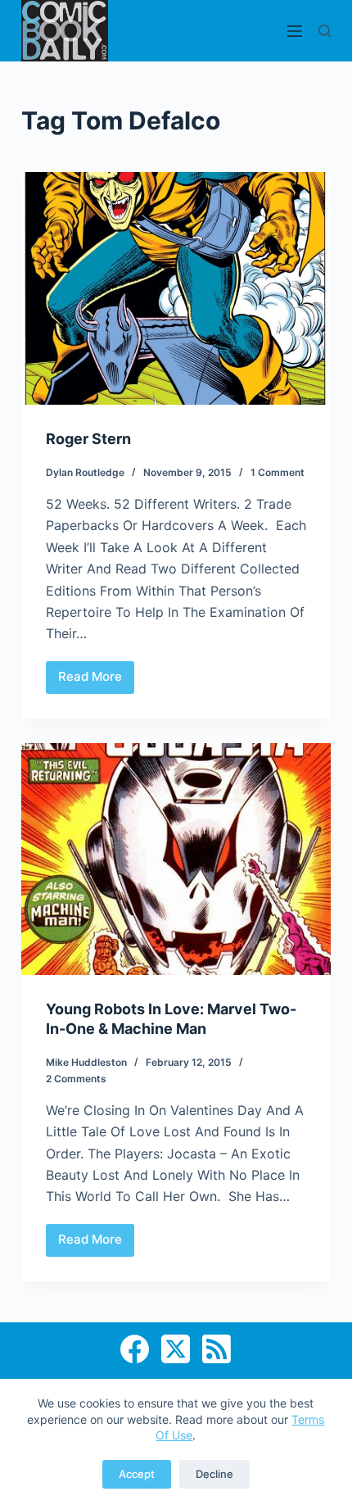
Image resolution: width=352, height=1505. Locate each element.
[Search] (324, 31)
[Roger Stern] (176, 288)
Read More (91, 681)
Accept (137, 1473)
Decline (214, 1473)
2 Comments (76, 1078)
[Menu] (294, 31)
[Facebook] (134, 1349)
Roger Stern (88, 438)
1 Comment (277, 472)
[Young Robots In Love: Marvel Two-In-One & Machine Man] (176, 859)
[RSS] (216, 1349)
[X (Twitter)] (175, 1349)
